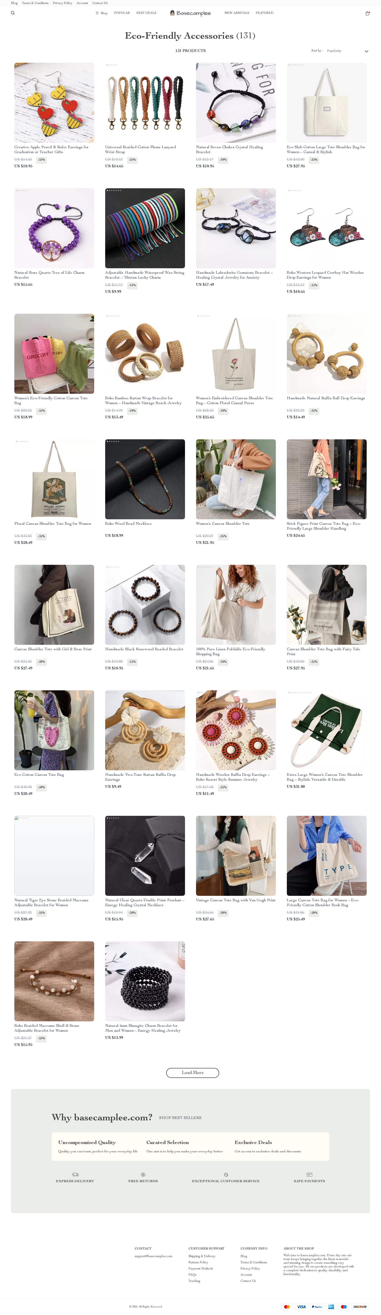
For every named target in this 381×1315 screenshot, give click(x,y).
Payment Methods (201, 1268)
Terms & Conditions (35, 3)
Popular (122, 13)
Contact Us (100, 3)
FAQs (192, 1275)
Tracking (194, 1281)
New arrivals (237, 13)
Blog (14, 3)
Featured (265, 13)
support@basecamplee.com (153, 1256)
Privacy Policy (62, 3)
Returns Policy (198, 1262)
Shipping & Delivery (202, 1256)
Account (82, 3)
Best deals (146, 13)
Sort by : (317, 50)
